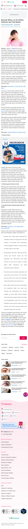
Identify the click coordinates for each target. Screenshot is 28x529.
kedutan (15, 50)
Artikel (10, 9)
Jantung (17, 347)
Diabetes (11, 347)
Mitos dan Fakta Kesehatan (7, 24)
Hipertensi (16, 350)
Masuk (24, 2)
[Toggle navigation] (2, 2)
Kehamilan (4, 350)
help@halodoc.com (7, 431)
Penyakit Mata (17, 24)
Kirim (23, 338)
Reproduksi (9, 353)
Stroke (21, 347)
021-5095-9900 (6, 434)
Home (4, 9)
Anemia (22, 350)
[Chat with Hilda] (25, 394)
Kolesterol (10, 350)
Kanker (3, 353)
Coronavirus (4, 347)
